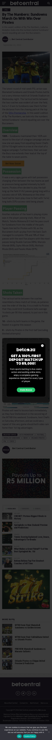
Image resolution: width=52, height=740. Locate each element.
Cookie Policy (29, 736)
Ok (19, 736)
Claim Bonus (26, 390)
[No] (49, 732)
